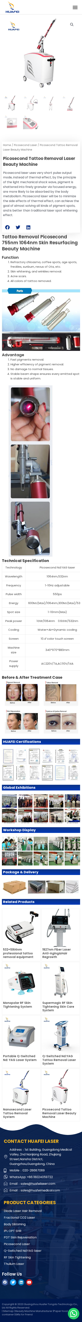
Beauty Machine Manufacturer (33, 1311)
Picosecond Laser (25, 145)
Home (7, 145)
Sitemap (8, 1311)
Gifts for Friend (24, 1314)
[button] (75, 7)
